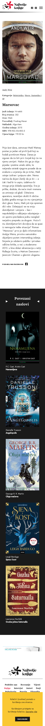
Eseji (38, 688)
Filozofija (35, 691)
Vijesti (37, 684)
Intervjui (18, 688)
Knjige (7, 688)
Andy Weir (7, 89)
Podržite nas (11, 684)
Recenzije (25, 684)
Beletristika (18, 95)
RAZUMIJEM (22, 719)
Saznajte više (31, 711)
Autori (29, 688)
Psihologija (10, 691)
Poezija (23, 691)
